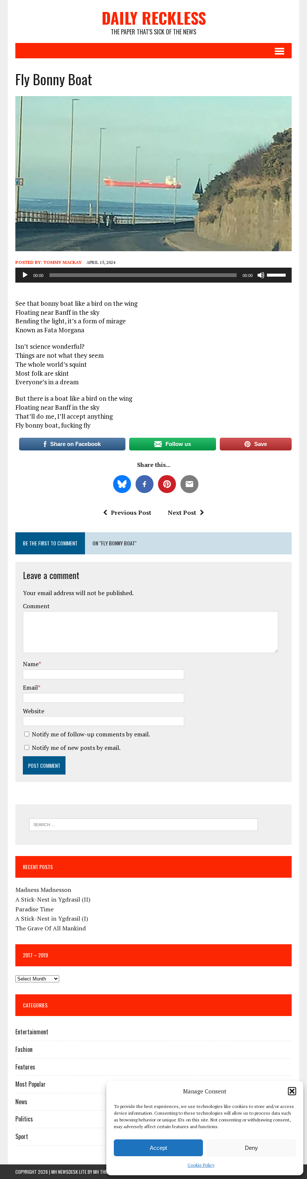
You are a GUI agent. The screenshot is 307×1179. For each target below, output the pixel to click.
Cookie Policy (201, 1165)
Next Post (182, 512)
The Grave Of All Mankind (50, 928)
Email (30, 687)
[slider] (277, 274)
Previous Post (131, 512)
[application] (153, 275)
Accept (158, 1148)
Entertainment (31, 1031)
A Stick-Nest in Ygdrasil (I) (51, 918)
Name (31, 664)
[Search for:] (143, 824)
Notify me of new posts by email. (76, 748)
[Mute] (261, 275)
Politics (24, 1118)
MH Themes (104, 1172)
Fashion (24, 1049)
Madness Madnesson (43, 890)
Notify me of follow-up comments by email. (91, 734)
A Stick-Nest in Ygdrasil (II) (52, 899)
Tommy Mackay (62, 262)
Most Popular (30, 1084)
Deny (251, 1148)
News (21, 1101)
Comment (36, 606)
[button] (292, 1091)
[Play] (25, 275)
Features (25, 1066)
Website (33, 711)
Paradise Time (34, 909)
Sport (21, 1136)
